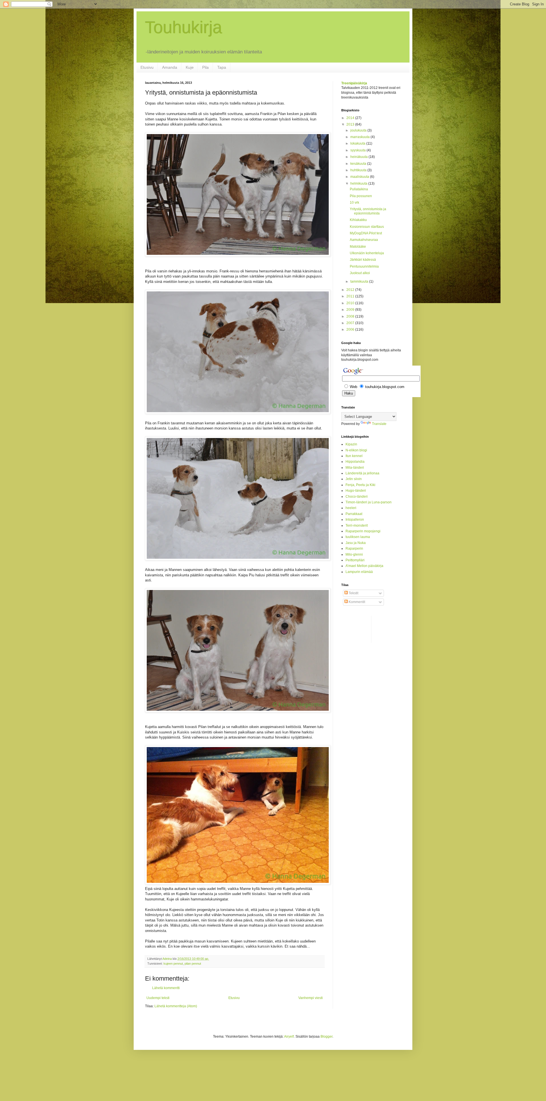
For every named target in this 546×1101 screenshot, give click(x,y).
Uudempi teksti (157, 998)
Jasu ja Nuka (356, 543)
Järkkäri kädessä (363, 260)
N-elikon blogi (356, 450)
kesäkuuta (358, 164)
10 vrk (354, 203)
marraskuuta (360, 137)
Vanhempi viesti (310, 998)
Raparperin (354, 548)
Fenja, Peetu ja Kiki (360, 485)
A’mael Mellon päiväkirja (364, 566)
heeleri (351, 508)
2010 (350, 303)
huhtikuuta (358, 170)
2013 (350, 124)
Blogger (326, 1037)
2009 (350, 310)
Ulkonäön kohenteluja (367, 253)
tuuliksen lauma (358, 537)
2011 (350, 296)
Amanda (169, 67)
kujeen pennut (173, 963)
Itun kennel (354, 456)
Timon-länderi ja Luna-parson (369, 502)
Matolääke (358, 247)
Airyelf (289, 1037)
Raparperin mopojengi (363, 531)
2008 (350, 316)
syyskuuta (358, 150)
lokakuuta (358, 143)
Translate (379, 424)
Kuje (190, 67)
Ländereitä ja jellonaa (362, 473)
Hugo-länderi (356, 491)
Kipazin (351, 444)
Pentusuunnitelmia (364, 266)
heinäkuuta (359, 157)
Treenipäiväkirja (354, 83)
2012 (350, 290)
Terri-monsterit (357, 525)
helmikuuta (359, 183)
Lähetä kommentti (166, 988)
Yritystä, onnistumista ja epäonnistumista (368, 211)
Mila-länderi (355, 468)
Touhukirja (183, 27)
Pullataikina (359, 189)
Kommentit (356, 602)
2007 (350, 323)
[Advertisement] (364, 628)
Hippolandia (355, 462)
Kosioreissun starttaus (367, 227)
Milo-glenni (354, 554)
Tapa (221, 67)
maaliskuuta (360, 177)
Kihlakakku (358, 220)
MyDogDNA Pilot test (366, 233)
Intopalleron (355, 520)
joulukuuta (358, 130)
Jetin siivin (354, 479)
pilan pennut (193, 963)
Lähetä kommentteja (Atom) (175, 1006)
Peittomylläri (355, 560)
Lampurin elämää (359, 572)
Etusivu (147, 67)
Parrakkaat (354, 514)
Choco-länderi (357, 497)
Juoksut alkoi (360, 273)
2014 (350, 118)
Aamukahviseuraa (364, 240)
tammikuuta (359, 281)
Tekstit (353, 593)
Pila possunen (361, 196)
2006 (350, 329)
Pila (205, 67)
